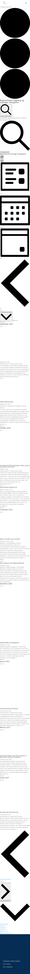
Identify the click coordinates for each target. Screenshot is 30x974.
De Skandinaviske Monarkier (9, 709)
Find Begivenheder (5, 152)
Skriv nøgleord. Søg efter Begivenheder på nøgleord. (13, 118)
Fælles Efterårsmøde (6, 402)
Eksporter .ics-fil (4, 931)
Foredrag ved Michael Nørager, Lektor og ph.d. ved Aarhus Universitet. (15, 466)
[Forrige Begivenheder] (15, 306)
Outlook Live (3, 929)
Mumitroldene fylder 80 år (8, 487)
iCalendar (2, 926)
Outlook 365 (3, 927)
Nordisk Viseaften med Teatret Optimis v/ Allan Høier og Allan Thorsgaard (13, 756)
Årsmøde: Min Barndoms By (9, 812)
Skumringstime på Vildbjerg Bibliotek (12, 563)
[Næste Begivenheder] (0, 308)
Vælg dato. (15, 320)
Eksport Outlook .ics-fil (5, 933)
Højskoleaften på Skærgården (9, 643)
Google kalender (4, 924)
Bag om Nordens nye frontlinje (10, 539)
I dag (1, 310)
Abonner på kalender (5, 900)
